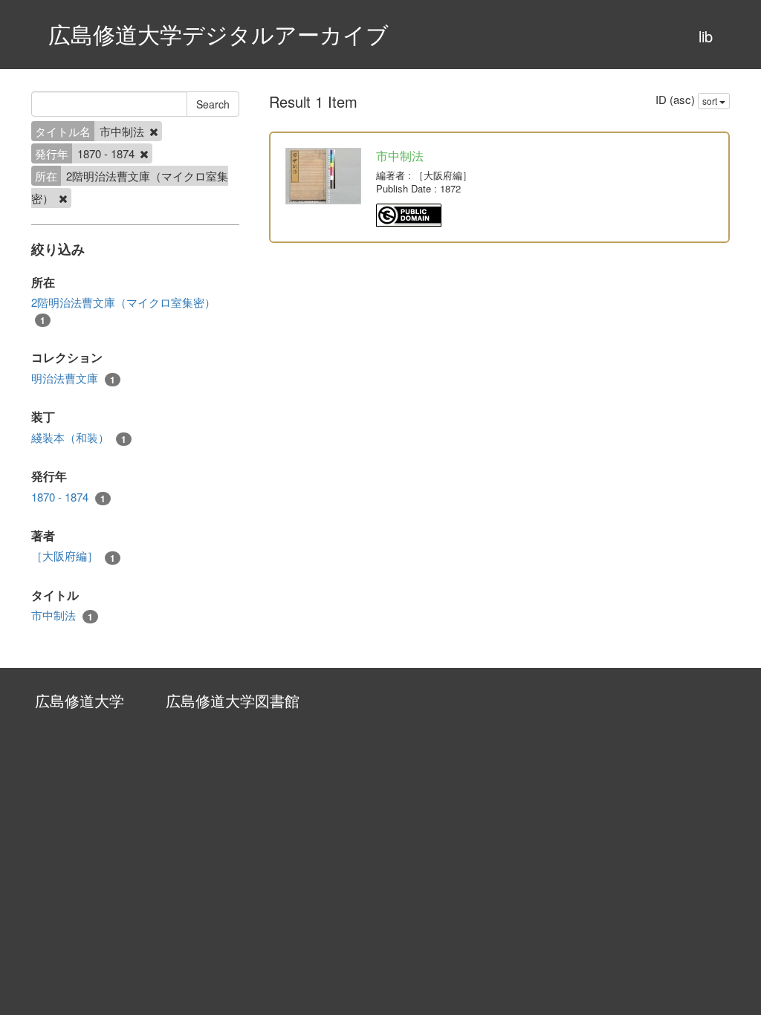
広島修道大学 (79, 700)
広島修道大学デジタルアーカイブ (218, 34)
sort (710, 100)
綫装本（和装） (78, 437)
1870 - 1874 (68, 497)
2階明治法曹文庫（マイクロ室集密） (123, 310)
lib (706, 36)
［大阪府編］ (73, 556)
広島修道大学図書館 (232, 700)
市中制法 (62, 615)
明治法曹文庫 (73, 378)
